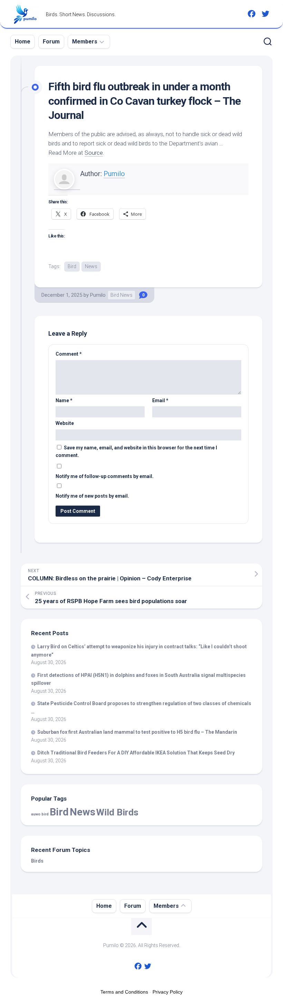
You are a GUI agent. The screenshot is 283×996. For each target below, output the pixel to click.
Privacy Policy (168, 992)
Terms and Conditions (124, 992)
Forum (51, 41)
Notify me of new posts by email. (92, 496)
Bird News (121, 295)
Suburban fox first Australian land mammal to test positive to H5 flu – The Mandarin (137, 732)
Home (22, 41)
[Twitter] (265, 14)
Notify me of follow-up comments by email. (105, 476)
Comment (69, 354)
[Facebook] (251, 14)
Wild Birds (117, 812)
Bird (72, 266)
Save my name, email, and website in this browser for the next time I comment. (136, 451)
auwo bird (40, 814)
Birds (37, 861)
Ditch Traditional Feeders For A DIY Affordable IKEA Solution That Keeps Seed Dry (136, 752)
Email (160, 400)
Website (65, 423)
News (91, 266)
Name (64, 400)
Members (84, 41)
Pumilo (114, 174)
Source (94, 152)
